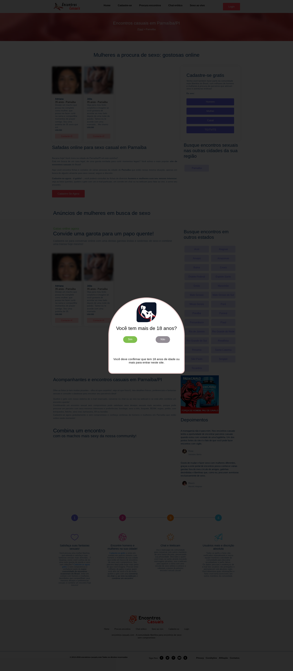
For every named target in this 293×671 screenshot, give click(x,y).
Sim (130, 339)
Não (163, 339)
